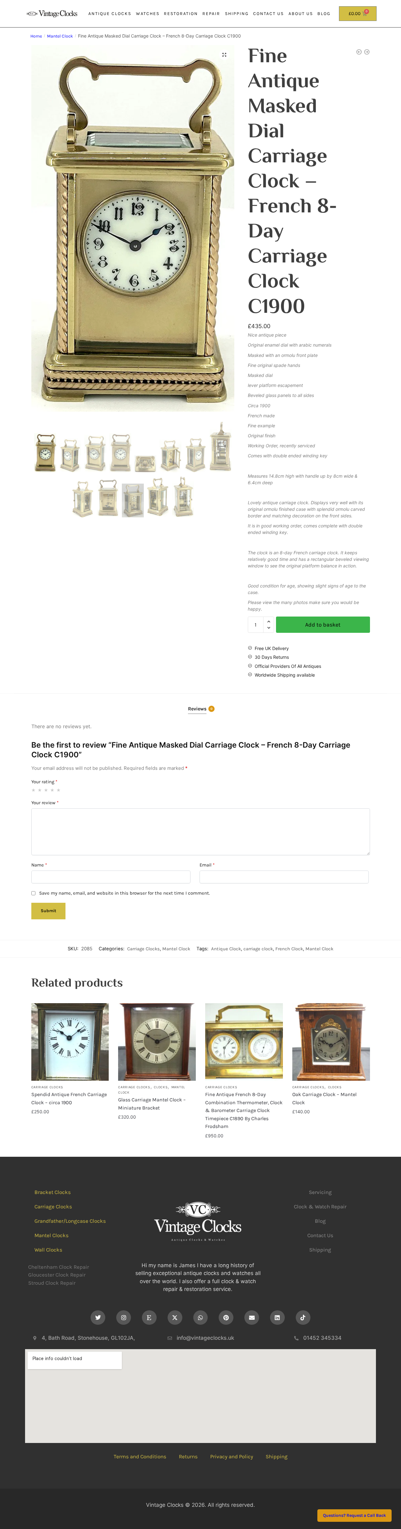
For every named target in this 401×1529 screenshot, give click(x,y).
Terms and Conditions (140, 1456)
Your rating (44, 782)
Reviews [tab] (197, 709)
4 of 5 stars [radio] (52, 790)
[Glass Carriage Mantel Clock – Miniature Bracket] (157, 1042)
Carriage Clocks (143, 949)
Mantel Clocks (51, 1235)
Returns (188, 1456)
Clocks (161, 1087)
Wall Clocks (48, 1250)
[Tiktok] (303, 1317)
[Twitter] (98, 1317)
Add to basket (323, 624)
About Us (301, 13)
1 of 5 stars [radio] (33, 790)
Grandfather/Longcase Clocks (70, 1221)
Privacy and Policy (231, 1456)
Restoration (181, 13)
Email (207, 865)
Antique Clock (226, 949)
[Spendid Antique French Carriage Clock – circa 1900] (70, 1042)
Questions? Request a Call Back (354, 1515)
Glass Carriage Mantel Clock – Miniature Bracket (152, 1104)
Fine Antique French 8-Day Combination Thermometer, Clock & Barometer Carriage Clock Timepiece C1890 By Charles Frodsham (244, 1110)
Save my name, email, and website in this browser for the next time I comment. (124, 893)
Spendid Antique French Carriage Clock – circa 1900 (69, 1098)
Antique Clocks (109, 13)
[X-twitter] (175, 1317)
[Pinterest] (226, 1317)
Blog (324, 13)
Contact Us (268, 13)
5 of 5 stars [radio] (58, 790)
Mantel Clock (60, 36)
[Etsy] (149, 1317)
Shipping (237, 13)
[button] (224, 54)
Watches (147, 13)
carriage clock (258, 949)
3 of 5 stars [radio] (46, 790)
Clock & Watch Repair (320, 1206)
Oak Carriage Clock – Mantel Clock (324, 1098)
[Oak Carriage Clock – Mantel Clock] (331, 1042)
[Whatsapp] (200, 1317)
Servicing (320, 1192)
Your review (45, 802)
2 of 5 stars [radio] (40, 790)
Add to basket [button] (70, 1148)
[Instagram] (123, 1317)
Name (39, 865)
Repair (211, 13)
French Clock (289, 949)
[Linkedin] (277, 1317)
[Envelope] (251, 1317)
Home (36, 36)
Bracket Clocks (52, 1192)
